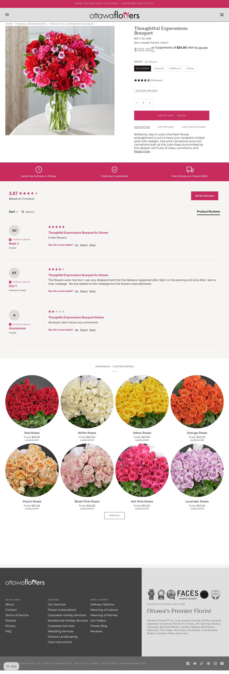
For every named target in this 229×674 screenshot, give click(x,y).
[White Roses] (87, 402)
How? (164, 42)
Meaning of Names (103, 615)
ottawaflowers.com (132, 663)
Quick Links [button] (12, 599)
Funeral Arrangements (31, 24)
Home (9, 24)
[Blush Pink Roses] (87, 470)
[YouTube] (222, 663)
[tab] (208, 212)
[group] (28, 193)
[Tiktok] (201, 663)
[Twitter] (194, 663)
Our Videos (98, 620)
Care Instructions (194, 127)
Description (142, 127)
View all (114, 515)
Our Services (57, 604)
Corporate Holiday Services (67, 615)
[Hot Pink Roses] (142, 470)
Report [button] (84, 245)
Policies (10, 620)
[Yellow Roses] (142, 402)
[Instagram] (215, 663)
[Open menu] (10, 14)
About (9, 604)
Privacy (10, 626)
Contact (11, 610)
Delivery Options (146, 91)
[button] (180, 49)
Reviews (96, 631)
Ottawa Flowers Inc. (21, 663)
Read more (142, 151)
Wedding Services (61, 631)
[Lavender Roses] (197, 470)
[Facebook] (188, 663)
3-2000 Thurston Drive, (57, 663)
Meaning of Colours (104, 610)
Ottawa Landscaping (62, 636)
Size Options (166, 127)
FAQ (8, 631)
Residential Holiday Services (68, 620)
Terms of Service (17, 615)
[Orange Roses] (197, 402)
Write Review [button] (204, 196)
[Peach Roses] (32, 470)
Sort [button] (12, 211)
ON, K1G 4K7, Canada (86, 663)
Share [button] (92, 245)
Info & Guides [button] (99, 599)
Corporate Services (61, 626)
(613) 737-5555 (109, 663)
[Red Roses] (32, 402)
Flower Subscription (62, 610)
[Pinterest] (208, 663)
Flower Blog (98, 626)
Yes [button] (76, 245)
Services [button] (53, 599)
